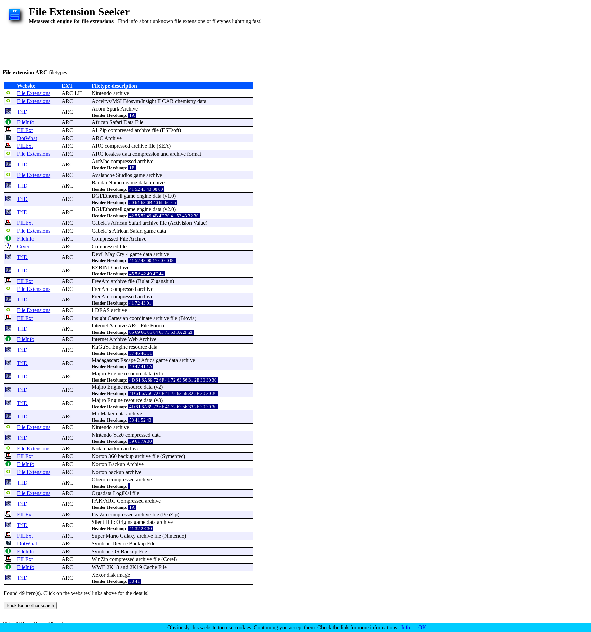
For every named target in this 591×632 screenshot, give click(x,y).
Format (158, 325)
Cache (150, 567)
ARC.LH (72, 93)
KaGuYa (101, 347)
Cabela (99, 223)
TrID (22, 112)
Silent (98, 522)
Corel (169, 559)
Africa (148, 360)
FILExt (25, 130)
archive (121, 93)
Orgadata (101, 493)
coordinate (140, 318)
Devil (98, 254)
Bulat (143, 281)
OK (422, 627)
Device (120, 543)
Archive (129, 109)
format (194, 154)
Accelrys (101, 101)
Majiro (99, 373)
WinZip (100, 559)
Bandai (99, 182)
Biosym (131, 101)
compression (145, 154)
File (139, 122)
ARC (67, 101)
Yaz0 (118, 435)
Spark (113, 109)
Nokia (98, 448)
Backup (116, 464)
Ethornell (112, 196)
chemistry (185, 101)
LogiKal (122, 493)
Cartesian (118, 318)
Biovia (187, 318)
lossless (113, 154)
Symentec (172, 456)
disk (111, 575)
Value (199, 223)
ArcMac (100, 161)
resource (138, 347)
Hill (109, 522)
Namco (116, 182)
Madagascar (105, 360)
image (123, 575)
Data (128, 122)
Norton (99, 456)
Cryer (23, 246)
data (201, 101)
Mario (112, 536)
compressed (120, 130)
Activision (181, 223)
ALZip (99, 130)
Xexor (98, 575)
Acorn (98, 109)
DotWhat (27, 138)
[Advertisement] (127, 48)
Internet (100, 325)
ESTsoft (170, 130)
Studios (124, 175)
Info (405, 627)
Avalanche (103, 175)
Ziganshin (161, 281)
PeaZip (99, 514)
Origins (124, 522)
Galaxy (128, 536)
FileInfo (25, 122)
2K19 (136, 567)
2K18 (113, 567)
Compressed (105, 239)
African (100, 122)
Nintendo (102, 93)
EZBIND (102, 267)
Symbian (101, 543)
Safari (115, 122)
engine (144, 196)
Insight (148, 101)
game (139, 175)
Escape (128, 360)
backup (114, 448)
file (155, 130)
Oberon (100, 479)
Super (98, 536)
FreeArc (100, 281)
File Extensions (33, 93)
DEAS (102, 310)
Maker (108, 413)
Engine (120, 347)
